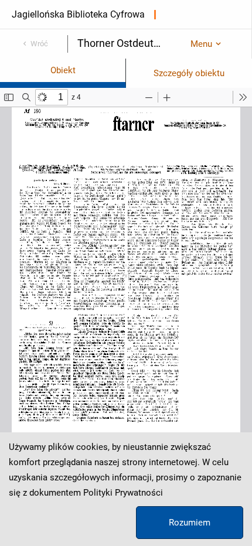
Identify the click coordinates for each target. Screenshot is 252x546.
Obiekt (63, 70)
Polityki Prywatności (123, 492)
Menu (201, 44)
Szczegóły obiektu (189, 73)
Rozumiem (189, 522)
